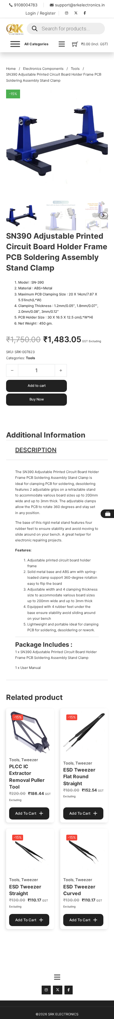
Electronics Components (43, 68)
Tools (75, 68)
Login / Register (41, 13)
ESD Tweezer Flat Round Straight (79, 776)
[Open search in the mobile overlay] (66, 28)
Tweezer (29, 759)
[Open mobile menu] (62, 44)
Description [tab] (36, 450)
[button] (99, 97)
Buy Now (36, 399)
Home (11, 68)
